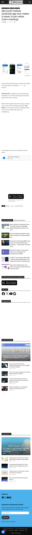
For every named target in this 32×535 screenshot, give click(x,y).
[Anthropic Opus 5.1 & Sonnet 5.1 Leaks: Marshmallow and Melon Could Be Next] (5, 459)
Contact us (11, 530)
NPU (26, 530)
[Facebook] (8, 58)
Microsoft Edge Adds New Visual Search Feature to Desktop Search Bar (20, 235)
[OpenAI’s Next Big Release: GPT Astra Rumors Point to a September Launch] (5, 466)
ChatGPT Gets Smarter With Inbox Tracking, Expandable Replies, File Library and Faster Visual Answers (20, 259)
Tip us (6, 530)
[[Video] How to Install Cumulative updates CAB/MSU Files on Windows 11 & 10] (16, 352)
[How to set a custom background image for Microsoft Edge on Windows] (5, 373)
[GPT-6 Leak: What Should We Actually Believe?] (5, 479)
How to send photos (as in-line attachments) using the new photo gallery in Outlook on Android (19, 365)
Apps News (17, 5)
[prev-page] (2, 273)
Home (3, 5)
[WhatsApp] (18, 58)
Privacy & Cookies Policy (8, 528)
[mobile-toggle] (2, 2)
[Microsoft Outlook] (4, 158)
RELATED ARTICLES (7, 220)
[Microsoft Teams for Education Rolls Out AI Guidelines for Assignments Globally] (5, 252)
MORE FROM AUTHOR (19, 220)
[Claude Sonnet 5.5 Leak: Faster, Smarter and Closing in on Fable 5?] (5, 472)
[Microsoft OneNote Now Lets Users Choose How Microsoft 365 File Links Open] (5, 267)
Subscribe (5, 517)
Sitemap (16, 530)
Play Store (21, 85)
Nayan (4, 359)
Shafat (4, 22)
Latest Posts (17, 8)
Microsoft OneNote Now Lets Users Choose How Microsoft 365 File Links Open (20, 266)
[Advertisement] (16, 40)
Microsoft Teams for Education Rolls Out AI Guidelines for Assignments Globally (19, 251)
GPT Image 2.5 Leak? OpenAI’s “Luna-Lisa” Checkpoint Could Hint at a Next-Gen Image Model (16, 450)
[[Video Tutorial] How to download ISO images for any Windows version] (5, 388)
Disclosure (21, 530)
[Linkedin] (22, 58)
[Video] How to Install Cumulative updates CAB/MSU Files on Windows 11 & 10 (15, 356)
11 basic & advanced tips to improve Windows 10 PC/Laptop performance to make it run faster (19, 380)
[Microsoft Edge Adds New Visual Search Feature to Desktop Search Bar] (5, 235)
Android (8, 206)
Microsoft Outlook (13, 157)
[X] (11, 58)
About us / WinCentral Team (21, 528)
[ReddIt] (25, 58)
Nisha (4, 453)
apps (12, 206)
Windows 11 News (10, 5)
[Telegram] (29, 58)
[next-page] (5, 273)
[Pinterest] (15, 58)
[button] (30, 2)
